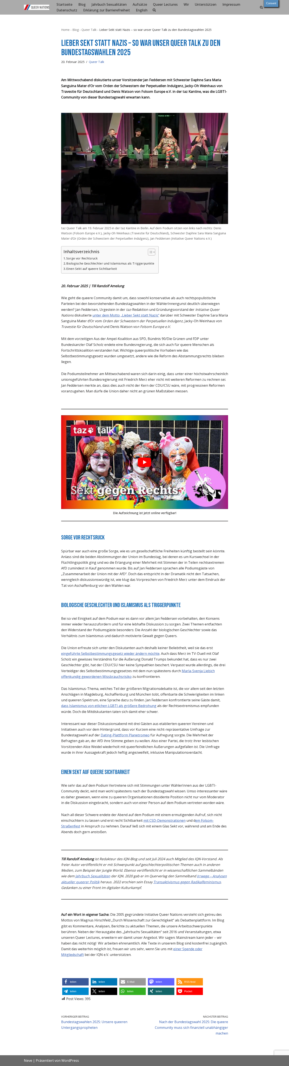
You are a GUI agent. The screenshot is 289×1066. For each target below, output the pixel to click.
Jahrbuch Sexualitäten (109, 4)
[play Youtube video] (144, 462)
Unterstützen (205, 4)
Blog (82, 4)
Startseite (64, 4)
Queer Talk (88, 30)
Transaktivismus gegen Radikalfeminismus (187, 882)
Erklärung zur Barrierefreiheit (106, 10)
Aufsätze (140, 4)
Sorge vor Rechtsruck (82, 258)
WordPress (70, 1060)
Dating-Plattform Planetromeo (125, 735)
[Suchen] (261, 7)
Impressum (231, 4)
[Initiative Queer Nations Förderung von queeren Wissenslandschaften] (36, 7)
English (141, 10)
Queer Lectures (165, 4)
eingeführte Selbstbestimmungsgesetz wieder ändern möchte (110, 653)
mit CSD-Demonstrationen (164, 820)
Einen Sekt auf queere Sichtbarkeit (91, 269)
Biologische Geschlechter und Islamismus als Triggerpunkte (110, 263)
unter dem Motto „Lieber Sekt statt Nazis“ (125, 315)
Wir (186, 4)
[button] (75, 981)
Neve (28, 1060)
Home (65, 30)
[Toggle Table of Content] (149, 252)
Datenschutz (66, 10)
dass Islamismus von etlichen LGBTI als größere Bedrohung (108, 705)
